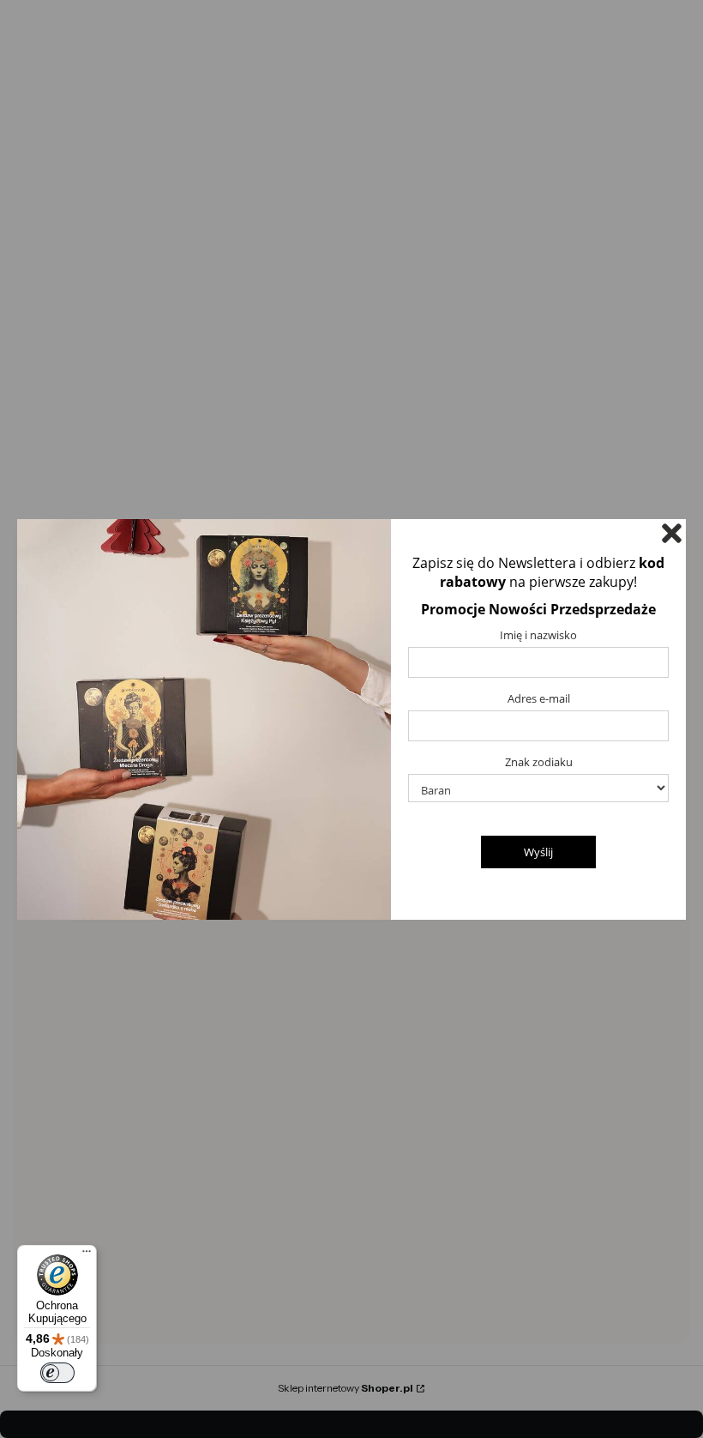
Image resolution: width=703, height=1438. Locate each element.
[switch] (57, 1372)
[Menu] (86, 1255)
